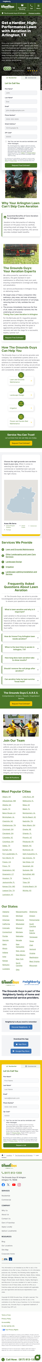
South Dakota (32, 931)
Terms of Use (6, 1315)
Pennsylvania (34, 920)
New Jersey (20, 951)
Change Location (34, 13)
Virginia (32, 953)
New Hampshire (20, 945)
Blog (3, 1242)
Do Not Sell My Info (8, 1326)
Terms (23, 152)
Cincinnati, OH (7, 829)
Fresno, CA (6, 862)
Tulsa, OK (26, 882)
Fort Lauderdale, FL (9, 854)
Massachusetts (21, 912)
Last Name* (9, 97)
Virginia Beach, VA (30, 886)
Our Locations (7, 1246)
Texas (31, 941)
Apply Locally (7, 1227)
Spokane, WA (28, 870)
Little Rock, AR (28, 797)
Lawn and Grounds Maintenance (17, 381)
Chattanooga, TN (9, 825)
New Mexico (20, 955)
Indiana (5, 952)
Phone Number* (10, 115)
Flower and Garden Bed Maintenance (19, 422)
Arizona (5, 916)
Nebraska (19, 936)
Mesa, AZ (26, 805)
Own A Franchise (8, 1223)
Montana (19, 932)
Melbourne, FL (28, 801)
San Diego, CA (28, 862)
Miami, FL (26, 809)
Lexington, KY (7, 895)
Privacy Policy (31, 152)
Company (6, 1205)
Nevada (19, 940)
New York (19, 959)
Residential (12, 78)
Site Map (5, 1250)
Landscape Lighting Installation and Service (21, 573)
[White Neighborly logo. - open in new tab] (6, 1)
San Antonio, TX (29, 858)
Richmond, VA (28, 850)
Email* (7, 106)
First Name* (9, 89)
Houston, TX (7, 878)
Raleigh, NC (27, 846)
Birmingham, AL (8, 817)
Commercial (32, 78)
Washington (33, 957)
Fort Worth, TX (8, 858)
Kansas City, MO (8, 886)
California (6, 924)
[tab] (11, 78)
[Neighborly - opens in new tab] (31, 983)
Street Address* (10, 124)
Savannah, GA (28, 866)
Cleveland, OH (7, 833)
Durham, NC (7, 850)
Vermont (32, 949)
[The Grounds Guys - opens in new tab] (10, 983)
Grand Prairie (23, 526)
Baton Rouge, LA (8, 813)
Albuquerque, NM (9, 801)
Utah (31, 945)
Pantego (8, 530)
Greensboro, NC (8, 870)
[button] (15, 13)
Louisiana (6, 969)
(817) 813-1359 (13, 1172)
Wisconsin (33, 965)
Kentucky (5, 965)
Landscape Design (17, 395)
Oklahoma (33, 912)
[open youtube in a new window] (13, 1186)
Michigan (19, 916)
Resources (6, 1237)
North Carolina (19, 964)
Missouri (19, 928)
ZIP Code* (8, 133)
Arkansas (5, 920)
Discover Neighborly (20, 1027)
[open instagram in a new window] (19, 1186)
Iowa (4, 957)
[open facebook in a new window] (3, 1186)
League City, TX (8, 890)
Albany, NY (6, 797)
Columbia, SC (7, 837)
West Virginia (34, 961)
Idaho (4, 944)
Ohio (17, 970)
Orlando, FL (27, 833)
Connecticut (7, 932)
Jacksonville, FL (8, 882)
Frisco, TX (6, 866)
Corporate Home (8, 1254)
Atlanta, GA (6, 805)
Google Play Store (22, 1051)
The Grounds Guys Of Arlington (24, 1155)
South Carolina (32, 925)
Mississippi (20, 924)
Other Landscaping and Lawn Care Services (21, 555)
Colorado (6, 928)
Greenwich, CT (8, 874)
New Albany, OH (29, 825)
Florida (5, 936)
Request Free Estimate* (21, 165)
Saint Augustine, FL (30, 854)
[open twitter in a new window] (8, 1186)
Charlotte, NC (7, 821)
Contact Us (6, 1219)
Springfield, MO (29, 874)
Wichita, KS (27, 890)
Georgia (5, 940)
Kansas (5, 961)
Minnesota (20, 920)
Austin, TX (6, 809)
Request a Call (21, 1145)
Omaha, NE (27, 829)
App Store (22, 1044)
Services (6, 1191)
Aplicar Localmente (9, 1231)
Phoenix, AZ (27, 837)
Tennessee (33, 937)
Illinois (4, 948)
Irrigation (13, 408)
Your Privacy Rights (11, 1330)
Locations (9, 1155)
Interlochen (33, 526)
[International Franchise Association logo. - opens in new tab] (5, 1259)
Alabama (5, 912)
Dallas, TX (6, 846)
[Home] (3, 1155)
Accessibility (6, 1322)
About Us (5, 1214)
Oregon (32, 916)
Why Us (5, 1210)
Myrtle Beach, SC (29, 817)
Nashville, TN (28, 821)
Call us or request (32, 58)
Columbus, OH (8, 842)
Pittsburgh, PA (28, 842)
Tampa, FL (27, 878)
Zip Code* (6, 1111)
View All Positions (12, 778)
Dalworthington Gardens (10, 526)
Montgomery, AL (29, 813)
